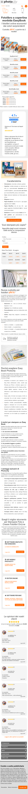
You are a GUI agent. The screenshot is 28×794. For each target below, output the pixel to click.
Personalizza (4, 787)
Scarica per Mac (19, 604)
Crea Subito (20, 587)
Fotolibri (2, 5)
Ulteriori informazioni (13, 787)
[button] (3, 278)
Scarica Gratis (20, 551)
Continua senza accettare (6, 783)
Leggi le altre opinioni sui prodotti (14, 737)
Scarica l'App (20, 570)
